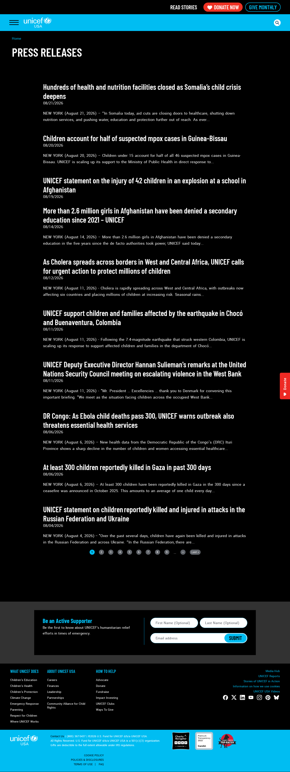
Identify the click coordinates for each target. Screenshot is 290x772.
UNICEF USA (37, 23)
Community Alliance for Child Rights (66, 706)
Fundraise (102, 692)
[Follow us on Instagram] (259, 697)
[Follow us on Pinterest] (268, 697)
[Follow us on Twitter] (234, 697)
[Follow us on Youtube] (251, 697)
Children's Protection (24, 692)
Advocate (102, 680)
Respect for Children (23, 716)
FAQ (101, 764)
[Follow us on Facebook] (225, 697)
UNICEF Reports (269, 676)
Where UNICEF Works (24, 722)
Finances (53, 686)
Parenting (16, 710)
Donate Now (226, 7)
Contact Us (57, 736)
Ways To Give (104, 710)
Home (16, 38)
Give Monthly (263, 7)
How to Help (106, 671)
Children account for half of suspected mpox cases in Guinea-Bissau (135, 138)
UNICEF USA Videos (266, 691)
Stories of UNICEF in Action (262, 681)
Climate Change (20, 698)
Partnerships (55, 698)
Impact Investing (107, 698)
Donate (100, 686)
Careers (52, 680)
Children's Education (23, 680)
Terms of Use (83, 764)
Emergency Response (24, 704)
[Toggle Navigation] (14, 22)
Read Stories (183, 7)
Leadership (54, 692)
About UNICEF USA (61, 671)
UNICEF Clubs (105, 704)
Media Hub (273, 671)
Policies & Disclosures (87, 760)
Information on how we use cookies (256, 686)
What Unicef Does (24, 671)
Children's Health (21, 686)
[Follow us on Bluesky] (276, 697)
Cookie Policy (94, 755)
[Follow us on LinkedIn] (242, 697)
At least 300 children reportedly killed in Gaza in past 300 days (127, 467)
